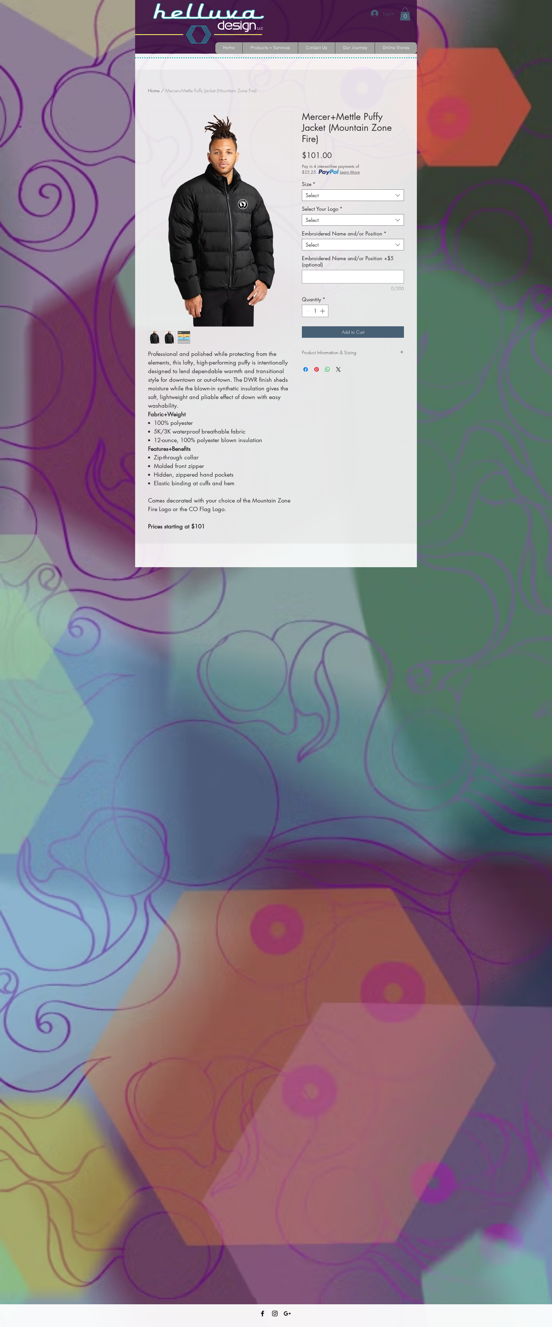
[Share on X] (338, 369)
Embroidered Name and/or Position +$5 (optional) (348, 261)
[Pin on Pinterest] (316, 369)
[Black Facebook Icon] (262, 1313)
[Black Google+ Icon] (287, 1313)
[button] (405, 13)
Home (154, 90)
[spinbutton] (315, 311)
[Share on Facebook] (305, 369)
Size (309, 184)
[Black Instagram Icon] (275, 1313)
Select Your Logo (322, 209)
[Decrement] (307, 311)
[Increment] (323, 311)
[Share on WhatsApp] (327, 369)
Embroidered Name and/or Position (344, 233)
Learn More (350, 172)
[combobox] (353, 195)
